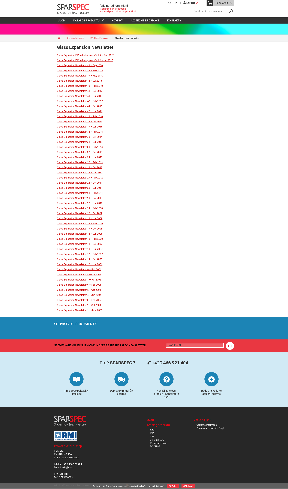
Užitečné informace (145, 20)
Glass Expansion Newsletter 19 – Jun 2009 (79, 218)
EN (175, 3)
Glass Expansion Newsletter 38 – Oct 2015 (79, 121)
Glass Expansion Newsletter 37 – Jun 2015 (79, 126)
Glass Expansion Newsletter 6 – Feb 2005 (79, 284)
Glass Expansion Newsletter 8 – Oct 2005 (79, 274)
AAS (152, 430)
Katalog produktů (86, 20)
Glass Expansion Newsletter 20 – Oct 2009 (79, 213)
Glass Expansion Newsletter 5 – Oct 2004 (79, 289)
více (161, 486)
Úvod (150, 420)
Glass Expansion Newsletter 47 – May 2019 (80, 75)
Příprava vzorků (158, 443)
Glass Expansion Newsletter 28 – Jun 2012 (79, 172)
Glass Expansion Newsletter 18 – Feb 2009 (80, 223)
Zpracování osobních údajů (210, 428)
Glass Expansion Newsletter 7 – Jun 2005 (79, 279)
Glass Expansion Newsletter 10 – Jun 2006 (79, 264)
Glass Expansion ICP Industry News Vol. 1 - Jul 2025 (85, 60)
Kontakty (174, 20)
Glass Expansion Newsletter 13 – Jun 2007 (79, 249)
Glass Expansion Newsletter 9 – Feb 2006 (79, 269)
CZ (169, 3)
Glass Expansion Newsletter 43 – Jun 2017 (79, 96)
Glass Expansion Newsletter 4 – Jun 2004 (79, 295)
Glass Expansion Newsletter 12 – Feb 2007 (80, 254)
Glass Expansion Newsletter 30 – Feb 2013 (80, 162)
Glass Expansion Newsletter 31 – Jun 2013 (79, 157)
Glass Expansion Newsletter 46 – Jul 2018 (79, 80)
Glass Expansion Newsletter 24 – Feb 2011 (80, 193)
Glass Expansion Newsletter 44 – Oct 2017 (79, 91)
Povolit (173, 486)
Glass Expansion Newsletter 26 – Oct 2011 (79, 182)
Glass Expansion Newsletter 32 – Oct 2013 (79, 152)
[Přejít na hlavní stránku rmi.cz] (76, 9)
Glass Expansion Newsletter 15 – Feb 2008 (80, 238)
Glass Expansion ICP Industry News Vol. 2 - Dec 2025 (85, 55)
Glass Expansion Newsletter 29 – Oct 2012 (79, 167)
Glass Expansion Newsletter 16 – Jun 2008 (79, 233)
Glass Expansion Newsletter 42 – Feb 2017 (80, 101)
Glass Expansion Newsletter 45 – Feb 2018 (80, 85)
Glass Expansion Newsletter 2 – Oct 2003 (79, 305)
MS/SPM (155, 446)
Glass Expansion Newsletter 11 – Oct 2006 (79, 259)
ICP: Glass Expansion (99, 38)
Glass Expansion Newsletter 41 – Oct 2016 (79, 106)
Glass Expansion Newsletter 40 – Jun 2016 (79, 111)
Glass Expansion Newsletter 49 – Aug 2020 (80, 65)
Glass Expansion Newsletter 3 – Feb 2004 (79, 300)
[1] (230, 346)
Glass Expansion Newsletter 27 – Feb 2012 (80, 177)
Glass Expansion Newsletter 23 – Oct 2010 (79, 198)
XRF (152, 436)
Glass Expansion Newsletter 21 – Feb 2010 (80, 208)
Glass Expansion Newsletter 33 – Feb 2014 (80, 147)
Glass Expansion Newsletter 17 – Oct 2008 (79, 228)
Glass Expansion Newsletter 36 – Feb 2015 (80, 131)
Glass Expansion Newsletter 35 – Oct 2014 (79, 136)
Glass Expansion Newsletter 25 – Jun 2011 (79, 187)
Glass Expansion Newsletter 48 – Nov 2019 (80, 70)
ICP (152, 433)
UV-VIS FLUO (157, 439)
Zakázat (188, 486)
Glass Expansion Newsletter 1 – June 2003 (79, 310)
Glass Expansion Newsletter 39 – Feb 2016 (80, 116)
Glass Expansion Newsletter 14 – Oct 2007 (79, 244)
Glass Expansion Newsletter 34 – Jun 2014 (79, 142)
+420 (169, 362)
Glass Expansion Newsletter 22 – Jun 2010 (79, 203)
